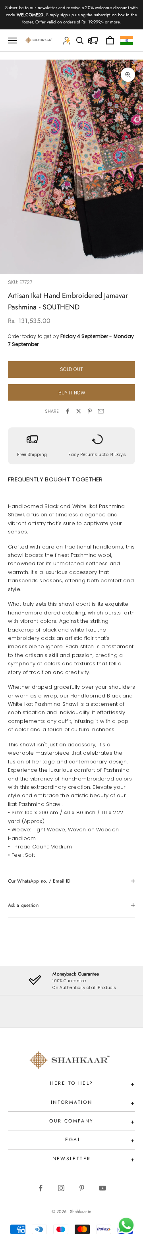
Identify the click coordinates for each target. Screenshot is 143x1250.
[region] (71, 980)
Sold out (71, 369)
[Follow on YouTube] (102, 1188)
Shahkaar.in (80, 1211)
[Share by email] (101, 411)
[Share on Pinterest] (90, 411)
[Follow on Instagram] (61, 1188)
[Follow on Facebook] (40, 1188)
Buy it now (71, 392)
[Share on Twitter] (78, 411)
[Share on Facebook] (67, 411)
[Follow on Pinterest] (82, 1188)
